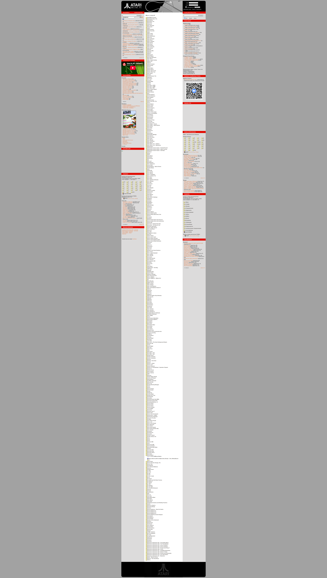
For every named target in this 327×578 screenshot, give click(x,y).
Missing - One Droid (151, 360)
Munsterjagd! (150, 518)
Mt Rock (149, 490)
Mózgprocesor (150, 469)
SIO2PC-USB (187, 246)
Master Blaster (150, 104)
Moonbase (149, 431)
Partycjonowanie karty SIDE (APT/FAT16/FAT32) (133, 93)
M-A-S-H (149, 98)
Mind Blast (149, 302)
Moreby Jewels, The (151, 436)
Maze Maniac (150, 173)
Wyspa (124, 214)
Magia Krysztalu (150, 30)
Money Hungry (150, 388)
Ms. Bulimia (149, 485)
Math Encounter (150, 137)
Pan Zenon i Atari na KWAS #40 (129, 39)
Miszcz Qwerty (150, 372)
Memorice (149, 209)
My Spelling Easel (151, 535)
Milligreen (149, 294)
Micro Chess (150, 251)
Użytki (190, 18)
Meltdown (149, 206)
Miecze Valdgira (150, 276)
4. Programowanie (189, 208)
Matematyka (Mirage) (152, 134)
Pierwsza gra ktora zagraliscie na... (191, 34)
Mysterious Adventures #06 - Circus (155, 549)
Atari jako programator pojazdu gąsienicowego (193, 243)
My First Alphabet (151, 533)
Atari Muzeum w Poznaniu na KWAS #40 (131, 32)
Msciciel (149, 489)
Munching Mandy (151, 506)
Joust (124, 205)
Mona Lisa (149, 383)
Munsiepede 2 (150, 517)
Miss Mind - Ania (151, 352)
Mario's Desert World (152, 89)
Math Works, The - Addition (153, 143)
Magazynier (149, 26)
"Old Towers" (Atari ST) (127, 201)
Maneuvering (150, 65)
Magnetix (149, 52)
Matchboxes (150, 130)
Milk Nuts (149, 291)
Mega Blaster (150, 194)
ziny (195, 150)
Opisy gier (124, 200)
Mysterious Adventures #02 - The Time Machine (157, 543)
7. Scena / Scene (187, 63)
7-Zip (133, 198)
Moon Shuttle (150, 429)
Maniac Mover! (150, 69)
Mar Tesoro (149, 78)
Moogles (149, 419)
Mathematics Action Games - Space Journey (157, 149)
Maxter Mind (150, 165)
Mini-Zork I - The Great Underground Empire (157, 342)
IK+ (184, 50)
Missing (149, 359)
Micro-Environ (150, 259)
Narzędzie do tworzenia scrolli (129, 80)
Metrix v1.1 (149, 245)
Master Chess (150, 105)
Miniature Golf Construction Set (154, 331)
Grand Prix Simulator (127, 222)
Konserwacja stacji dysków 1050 (129, 84)
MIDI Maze (149, 268)
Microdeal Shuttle (151, 258)
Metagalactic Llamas (151, 233)
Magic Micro (150, 40)
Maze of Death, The (151, 175)
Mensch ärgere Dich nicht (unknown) (155, 221)
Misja (148, 350)
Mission (149, 362)
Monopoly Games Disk (152, 400)
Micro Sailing (150, 254)
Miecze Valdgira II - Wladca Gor (154, 278)
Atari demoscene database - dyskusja (130, 230)
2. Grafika (187, 204)
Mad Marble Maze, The (152, 18)
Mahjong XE (150, 54)
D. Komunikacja (188, 224)
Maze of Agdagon (151, 174)
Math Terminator (151, 141)
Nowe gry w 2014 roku (127, 97)
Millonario (149, 300)
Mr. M (148, 477)
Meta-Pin (149, 234)
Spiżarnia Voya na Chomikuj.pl (129, 133)
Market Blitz (150, 90)
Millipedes (149, 299)
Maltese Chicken (151, 64)
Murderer (149, 521)
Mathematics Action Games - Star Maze (156, 150)
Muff (148, 493)
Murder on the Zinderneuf (153, 519)
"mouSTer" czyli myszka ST (190, 182)
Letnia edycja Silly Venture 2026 (129, 26)
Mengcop (149, 218)
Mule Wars (149, 496)
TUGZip (135, 198)
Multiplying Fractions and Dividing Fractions (157, 502)
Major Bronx (150, 58)
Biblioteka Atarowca (126, 109)
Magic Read (149, 44)
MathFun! (149, 151)
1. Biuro (187, 202)
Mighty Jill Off (150, 282)
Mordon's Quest (150, 435)
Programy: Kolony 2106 (189, 184)
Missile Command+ (151, 358)
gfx (203, 140)
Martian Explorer (151, 94)
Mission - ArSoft (150, 363)
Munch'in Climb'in (151, 505)
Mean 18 (149, 186)
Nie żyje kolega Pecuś (127, 34)
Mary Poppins (150, 97)
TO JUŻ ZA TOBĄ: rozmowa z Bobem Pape (193, 167)
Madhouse (149, 24)
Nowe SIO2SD (187, 247)
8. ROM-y (187, 216)
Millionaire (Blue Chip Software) (154, 295)
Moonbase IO (150, 432)
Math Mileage (150, 139)
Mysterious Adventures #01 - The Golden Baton (158, 542)
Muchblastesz (150, 492)
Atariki (124, 138)
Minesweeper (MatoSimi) (152, 318)
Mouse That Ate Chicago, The (154, 462)
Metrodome (149, 246)
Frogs (124, 203)
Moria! (148, 439)
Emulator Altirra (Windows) (128, 107)
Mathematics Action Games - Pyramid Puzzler (157, 147)
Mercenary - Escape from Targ (154, 223)
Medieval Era (150, 191)
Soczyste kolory (187, 261)
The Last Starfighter (127, 216)
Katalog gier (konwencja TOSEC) (129, 196)
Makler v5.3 (149, 61)
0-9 (124, 181)
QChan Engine (126, 99)
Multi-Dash (149, 501)
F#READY (186, 160)
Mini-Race (149, 339)
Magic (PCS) (150, 42)
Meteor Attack (150, 235)
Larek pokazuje (126, 89)
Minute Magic (150, 346)
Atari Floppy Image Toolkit (128, 51)
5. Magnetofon (188, 210)
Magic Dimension (151, 36)
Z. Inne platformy (189, 230)
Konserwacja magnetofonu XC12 (129, 85)
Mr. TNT (149, 484)
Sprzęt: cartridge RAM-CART (190, 187)
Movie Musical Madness (152, 466)
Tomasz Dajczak (187, 157)
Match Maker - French (152, 123)
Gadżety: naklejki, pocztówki (190, 186)
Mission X (149, 368)
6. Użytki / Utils (187, 62)
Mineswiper (149, 320)
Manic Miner (150, 73)
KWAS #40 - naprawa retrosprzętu (130, 47)
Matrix (148, 154)
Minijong (149, 336)
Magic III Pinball (150, 38)
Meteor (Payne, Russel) (152, 238)
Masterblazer (150, 114)
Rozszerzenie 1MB (188, 254)
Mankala (149, 74)
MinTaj (148, 344)
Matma (148, 153)
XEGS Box (186, 262)
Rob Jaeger (186, 169)
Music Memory (150, 525)
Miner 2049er (150, 315)
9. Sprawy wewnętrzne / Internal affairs (192, 65)
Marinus (149, 84)
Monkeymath (150, 396)
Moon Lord (149, 421)
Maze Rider (149, 178)
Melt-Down (149, 207)
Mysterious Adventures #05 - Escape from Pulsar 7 (158, 547)
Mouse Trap (149, 464)
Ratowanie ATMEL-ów (188, 249)
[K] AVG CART (187, 30)
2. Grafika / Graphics (188, 58)
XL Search (125, 144)
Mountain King (150, 451)
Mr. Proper (149, 478)
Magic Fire (149, 37)
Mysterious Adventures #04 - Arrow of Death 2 (157, 546)
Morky (148, 440)
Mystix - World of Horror (152, 557)
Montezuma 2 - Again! (152, 415)
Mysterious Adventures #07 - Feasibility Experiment (158, 550)
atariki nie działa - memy (189, 36)
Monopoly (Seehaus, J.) (152, 402)
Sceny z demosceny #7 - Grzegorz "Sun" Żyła (132, 35)
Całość (126, 198)
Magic (148, 32)
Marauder (149, 80)
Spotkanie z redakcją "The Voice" (129, 41)
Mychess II (149, 537)
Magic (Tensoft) (150, 46)
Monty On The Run (151, 417)
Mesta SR (149, 231)
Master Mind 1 (150, 110)
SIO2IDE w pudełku (188, 264)
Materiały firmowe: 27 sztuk (128, 131)
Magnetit (149, 49)
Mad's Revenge (150, 25)
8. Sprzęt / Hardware (188, 64)
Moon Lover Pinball (151, 423)
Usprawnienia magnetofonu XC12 (129, 83)
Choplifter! (125, 204)
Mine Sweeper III (150, 311)
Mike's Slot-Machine (151, 286)
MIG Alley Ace (150, 280)
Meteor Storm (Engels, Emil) (153, 239)
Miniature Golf (150, 330)
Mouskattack (150, 465)
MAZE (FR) (149, 170)
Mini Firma (149, 323)
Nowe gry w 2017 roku (127, 88)
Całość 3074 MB (127, 193)
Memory (149, 210)
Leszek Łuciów (187, 166)
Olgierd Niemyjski (187, 175)
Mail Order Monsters (151, 57)
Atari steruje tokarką (188, 265)
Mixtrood (149, 375)
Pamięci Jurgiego (126, 28)
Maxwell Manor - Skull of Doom (154, 166)
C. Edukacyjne (188, 222)
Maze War (149, 182)
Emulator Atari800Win (127, 104)
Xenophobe (125, 208)
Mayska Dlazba (150, 167)
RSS (141, 17)
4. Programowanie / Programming (191, 60)
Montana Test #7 (151, 411)
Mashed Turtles (150, 99)
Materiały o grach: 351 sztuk (128, 132)
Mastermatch (150, 117)
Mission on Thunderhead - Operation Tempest (157, 367)
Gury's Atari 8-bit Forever (128, 140)
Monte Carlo (150, 412)
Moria (148, 437)
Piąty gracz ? (186, 46)
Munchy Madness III (151, 511)
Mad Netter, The (150, 21)
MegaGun (149, 199)
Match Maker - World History (153, 125)
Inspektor (125, 221)
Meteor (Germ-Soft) (151, 237)
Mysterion (149, 541)
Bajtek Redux (125, 134)
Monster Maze (150, 405)
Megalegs (149, 201)
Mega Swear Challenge (152, 197)
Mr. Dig (148, 473)
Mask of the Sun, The (152, 101)
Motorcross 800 (150, 444)
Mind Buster (150, 303)
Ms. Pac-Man (150, 486)
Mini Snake (149, 327)
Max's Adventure (151, 163)
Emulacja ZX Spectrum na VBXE (129, 90)
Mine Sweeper (150, 308)
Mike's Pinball (150, 284)
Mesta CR (149, 230)
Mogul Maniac (150, 379)
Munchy (149, 507)
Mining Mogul (150, 338)
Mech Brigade (150, 187)
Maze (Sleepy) (150, 181)
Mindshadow (150, 304)
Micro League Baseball (152, 252)
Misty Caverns (150, 371)
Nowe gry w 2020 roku (127, 86)
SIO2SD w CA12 (187, 248)
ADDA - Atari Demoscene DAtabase (191, 134)
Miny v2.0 (149, 347)
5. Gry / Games (187, 61)
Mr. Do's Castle (150, 476)
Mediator (149, 189)
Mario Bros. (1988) (151, 86)
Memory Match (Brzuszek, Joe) (154, 214)
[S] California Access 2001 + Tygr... (191, 28)
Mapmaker (149, 77)
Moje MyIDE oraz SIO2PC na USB (191, 256)
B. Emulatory (188, 220)
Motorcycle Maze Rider (152, 447)
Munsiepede (150, 515)
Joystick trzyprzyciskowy (189, 255)
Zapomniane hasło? (187, 9)
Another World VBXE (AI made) (190, 26)
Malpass (149, 62)
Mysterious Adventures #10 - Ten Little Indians (157, 554)
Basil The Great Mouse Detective (129, 218)
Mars (148, 93)
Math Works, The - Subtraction (154, 145)
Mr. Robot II (149, 481)
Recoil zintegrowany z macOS (129, 54)
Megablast (149, 198)
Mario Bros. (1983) (151, 85)
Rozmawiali (185, 154)
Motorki (149, 448)
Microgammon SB (151, 260)
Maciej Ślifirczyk (187, 172)
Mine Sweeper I (150, 310)
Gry (186, 18)
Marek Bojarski (187, 174)
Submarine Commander (127, 202)
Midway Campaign (151, 274)
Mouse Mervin (150, 455)
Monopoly (149, 398)
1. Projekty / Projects (188, 57)
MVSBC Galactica (151, 531)
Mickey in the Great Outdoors (153, 250)
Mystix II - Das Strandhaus (153, 558)
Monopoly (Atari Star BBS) (153, 399)
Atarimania (125, 141)
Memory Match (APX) (152, 213)
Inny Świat (125, 220)
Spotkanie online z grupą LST (129, 52)
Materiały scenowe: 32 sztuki (129, 129)
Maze (148, 169)
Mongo (148, 391)
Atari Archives (125, 142)
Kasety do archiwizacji (188, 48)
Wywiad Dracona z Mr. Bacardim (190, 156)
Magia (148, 28)
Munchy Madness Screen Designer (155, 514)
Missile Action (150, 355)
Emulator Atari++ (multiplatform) (129, 106)
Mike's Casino (150, 283)
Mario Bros (125, 207)
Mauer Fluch (150, 158)
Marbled (149, 82)
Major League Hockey (152, 60)
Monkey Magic (150, 393)
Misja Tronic (150, 351)
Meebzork (149, 193)
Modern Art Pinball (151, 378)
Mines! (148, 316)
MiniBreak (149, 334)
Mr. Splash (149, 482)
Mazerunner (150, 183)
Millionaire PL (150, 296)
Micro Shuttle (150, 255)
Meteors (149, 243)
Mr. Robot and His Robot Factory (154, 480)
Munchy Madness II (151, 510)
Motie (148, 443)
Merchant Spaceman (151, 226)
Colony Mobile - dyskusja (127, 231)
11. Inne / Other (187, 67)
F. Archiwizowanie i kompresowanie (193, 228)
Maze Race (149, 177)
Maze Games (150, 171)
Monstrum (149, 409)
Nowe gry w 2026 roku (127, 78)
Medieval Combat (151, 190)
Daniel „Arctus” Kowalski (189, 161)
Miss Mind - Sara (151, 354)
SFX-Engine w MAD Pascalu (128, 79)
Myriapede (149, 538)
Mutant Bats (150, 529)
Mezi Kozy (149, 247)
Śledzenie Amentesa (188, 165)
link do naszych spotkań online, (190, 79)
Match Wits (149, 127)
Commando (125, 206)
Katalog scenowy (187, 136)
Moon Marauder (150, 424)
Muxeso (149, 530)
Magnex (149, 53)
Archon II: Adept (126, 212)
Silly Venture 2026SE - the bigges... (191, 52)
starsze (142, 101)
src (149, 460)
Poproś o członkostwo (196, 9)
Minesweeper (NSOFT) (152, 319)
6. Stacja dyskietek (189, 212)
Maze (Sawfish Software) (152, 179)
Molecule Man (150, 382)
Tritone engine (126, 98)
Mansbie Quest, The (151, 76)
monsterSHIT (150, 408)
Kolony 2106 (125, 210)
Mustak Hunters (150, 527)
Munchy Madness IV (151, 513)
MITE (148, 374)
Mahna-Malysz (150, 56)
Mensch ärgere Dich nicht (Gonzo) (155, 219)
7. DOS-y (187, 214)
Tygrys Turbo (187, 252)
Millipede (149, 298)
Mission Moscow (151, 366)
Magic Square (150, 45)
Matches (149, 131)
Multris (148, 504)
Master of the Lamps (151, 111)
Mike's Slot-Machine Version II (154, 287)
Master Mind (150, 109)
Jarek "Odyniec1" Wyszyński (190, 173)
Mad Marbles (150, 20)
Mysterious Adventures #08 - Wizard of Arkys (157, 551)
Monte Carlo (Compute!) (152, 413)
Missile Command (151, 356)
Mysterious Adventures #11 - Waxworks (156, 555)
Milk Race (149, 292)
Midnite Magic (150, 272)
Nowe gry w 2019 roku (127, 87)
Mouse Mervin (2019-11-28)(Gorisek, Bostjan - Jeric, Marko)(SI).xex (163, 458)
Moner (148, 385)
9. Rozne (187, 218)
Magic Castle (150, 34)
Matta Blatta (150, 155)
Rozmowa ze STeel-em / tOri (129, 20)
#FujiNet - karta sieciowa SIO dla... (191, 42)
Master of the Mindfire (152, 113)
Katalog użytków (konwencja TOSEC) (191, 234)
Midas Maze (149, 266)
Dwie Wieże (125, 217)
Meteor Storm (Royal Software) (154, 241)
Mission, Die (150, 364)
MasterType (149, 121)
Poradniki (124, 77)
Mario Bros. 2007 (151, 87)
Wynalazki (185, 242)
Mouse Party (150, 461)
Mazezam (149, 185)
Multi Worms (150, 500)
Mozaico (149, 468)
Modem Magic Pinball (152, 376)
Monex (148, 387)
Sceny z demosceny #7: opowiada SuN (131, 29)
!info (195, 142)
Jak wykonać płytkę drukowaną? (191, 258)
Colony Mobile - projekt (127, 232)
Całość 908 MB (188, 232)
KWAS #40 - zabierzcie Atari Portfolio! (130, 45)
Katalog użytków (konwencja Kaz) (190, 196)
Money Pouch (150, 389)
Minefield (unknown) (152, 314)
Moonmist (149, 433)
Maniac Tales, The (151, 72)
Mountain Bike (150, 449)
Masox (148, 102)
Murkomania (150, 522)
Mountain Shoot (150, 452)
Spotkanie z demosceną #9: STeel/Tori (130, 24)
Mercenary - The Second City (153, 225)
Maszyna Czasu (150, 122)
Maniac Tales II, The (151, 70)
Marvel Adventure (151, 95)
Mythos (149, 559)
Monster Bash (150, 403)
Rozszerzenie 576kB (188, 260)
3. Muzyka (187, 206)
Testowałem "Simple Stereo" (190, 253)
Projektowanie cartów (188, 250)
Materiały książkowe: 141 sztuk (129, 130)
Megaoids (149, 203)
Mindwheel (149, 306)
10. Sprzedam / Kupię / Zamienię (190, 66)
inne (133, 192)
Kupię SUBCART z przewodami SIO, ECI (192, 40)
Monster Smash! (151, 407)
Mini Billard (149, 322)
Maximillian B (150, 162)
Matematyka (150, 133)
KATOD (185, 162)
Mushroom (149, 523)
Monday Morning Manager (153, 384)
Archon (124, 215)
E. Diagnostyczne (189, 226)
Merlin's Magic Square (152, 227)
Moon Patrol (150, 425)
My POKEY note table (188, 44)
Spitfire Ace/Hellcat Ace (127, 213)
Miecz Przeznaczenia (152, 275)
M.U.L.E (149, 494)
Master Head (150, 106)
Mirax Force (149, 348)
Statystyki (124, 233)
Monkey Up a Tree (151, 395)
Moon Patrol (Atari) (151, 427)
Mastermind (150, 118)
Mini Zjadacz (150, 328)
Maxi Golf (149, 161)
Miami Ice (149, 248)
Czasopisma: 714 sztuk (127, 128)
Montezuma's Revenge (152, 416)
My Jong (149, 534)
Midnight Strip (150, 271)
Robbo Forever (126, 209)
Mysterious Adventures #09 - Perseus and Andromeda (159, 553)
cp (203, 138)
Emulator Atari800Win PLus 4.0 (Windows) (131, 105)
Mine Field (149, 307)
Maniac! (149, 66)
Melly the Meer (150, 205)
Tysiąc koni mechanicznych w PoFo (130, 22)
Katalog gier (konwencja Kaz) (128, 176)
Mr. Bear (149, 470)
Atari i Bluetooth (187, 245)
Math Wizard (150, 142)
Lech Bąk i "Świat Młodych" (189, 158)
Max (148, 159)
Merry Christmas (151, 228)
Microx (148, 264)
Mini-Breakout (150, 335)
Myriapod (149, 539)
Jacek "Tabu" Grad (188, 170)
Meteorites (149, 242)
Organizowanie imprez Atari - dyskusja (130, 229)
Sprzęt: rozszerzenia (188, 185)
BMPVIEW (125, 95)
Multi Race (149, 498)
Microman (149, 262)
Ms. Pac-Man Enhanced (152, 488)
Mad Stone (149, 22)
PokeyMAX (186, 24)
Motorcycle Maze (151, 445)
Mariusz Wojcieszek (188, 163)
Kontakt (123, 146)
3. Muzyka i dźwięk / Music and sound (192, 59)
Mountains (149, 453)
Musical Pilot (150, 526)
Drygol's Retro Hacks (127, 143)
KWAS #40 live (126, 43)
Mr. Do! (148, 474)
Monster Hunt (150, 404)
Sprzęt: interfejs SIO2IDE (189, 190)
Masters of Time (150, 119)
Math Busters (150, 135)
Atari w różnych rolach (188, 263)
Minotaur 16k (150, 343)
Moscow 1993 (150, 441)
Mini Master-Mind (151, 324)
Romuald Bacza (187, 164)
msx (199, 144)
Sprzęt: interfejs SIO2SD (189, 191)
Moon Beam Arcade (151, 420)
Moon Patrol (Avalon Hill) (152, 428)
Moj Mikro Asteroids (151, 380)
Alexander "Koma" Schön (189, 171)
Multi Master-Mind (151, 497)
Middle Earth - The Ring (152, 267)
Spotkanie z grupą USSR (128, 44)
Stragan (185, 180)
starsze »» (141, 57)
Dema (195, 18)
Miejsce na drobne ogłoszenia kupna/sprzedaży (194, 188)
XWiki (124, 139)
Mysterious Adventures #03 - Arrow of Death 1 (157, 545)
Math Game (149, 138)
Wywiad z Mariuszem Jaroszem (190, 155)
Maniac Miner (150, 68)
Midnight (149, 270)
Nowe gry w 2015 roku (127, 92)
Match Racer (150, 126)
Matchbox (149, 129)
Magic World (150, 48)
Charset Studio (187, 38)
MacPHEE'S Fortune (151, 17)
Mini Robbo (149, 326)
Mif (148, 279)
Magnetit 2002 (150, 50)
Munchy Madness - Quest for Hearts (155, 509)
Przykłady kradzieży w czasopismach (192, 32)
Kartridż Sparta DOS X (127, 81)
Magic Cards (150, 33)
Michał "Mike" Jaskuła (188, 159)
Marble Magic (150, 81)
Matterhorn (149, 157)
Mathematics (150, 146)
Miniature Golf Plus (151, 332)
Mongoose (149, 392)
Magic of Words (150, 41)
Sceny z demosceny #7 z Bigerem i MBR (131, 49)
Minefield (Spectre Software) (153, 312)
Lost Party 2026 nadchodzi (128, 37)
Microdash (149, 256)
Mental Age (149, 222)
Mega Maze (149, 195)
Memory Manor (150, 211)
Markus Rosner (150, 91)
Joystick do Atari (187, 251)
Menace (149, 215)
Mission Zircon (150, 370)
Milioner (149, 288)
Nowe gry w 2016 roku (127, 91)
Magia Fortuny (150, 29)
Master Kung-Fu (150, 107)
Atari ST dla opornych (127, 96)
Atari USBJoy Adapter (188, 183)
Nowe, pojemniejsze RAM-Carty (190, 181)
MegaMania (149, 202)
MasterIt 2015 (150, 115)
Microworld (149, 263)
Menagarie (149, 217)
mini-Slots (149, 340)
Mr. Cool (149, 472)
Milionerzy (149, 290)
